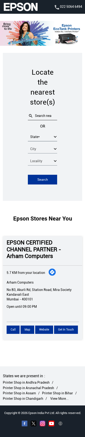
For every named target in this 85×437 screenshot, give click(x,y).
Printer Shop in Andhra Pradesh (26, 382)
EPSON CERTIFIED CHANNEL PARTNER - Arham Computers (34, 249)
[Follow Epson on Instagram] (42, 424)
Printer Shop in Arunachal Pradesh (28, 388)
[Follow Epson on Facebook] (24, 424)
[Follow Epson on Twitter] (33, 424)
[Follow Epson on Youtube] (51, 424)
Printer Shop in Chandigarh (23, 398)
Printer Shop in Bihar (57, 393)
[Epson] (20, 7)
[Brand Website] (60, 424)
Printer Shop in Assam (19, 393)
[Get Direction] (52, 275)
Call (13, 329)
